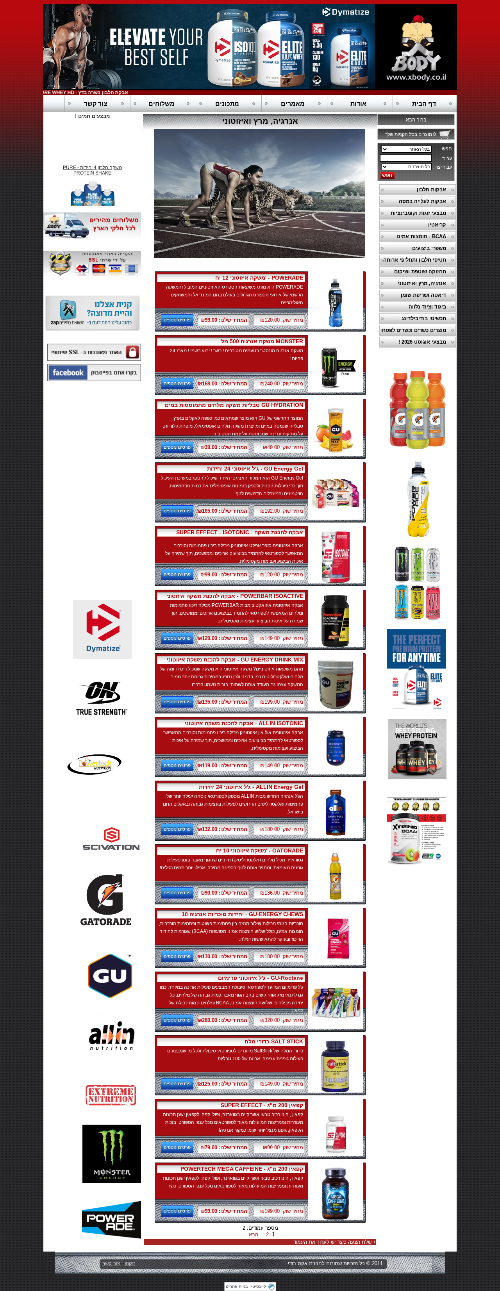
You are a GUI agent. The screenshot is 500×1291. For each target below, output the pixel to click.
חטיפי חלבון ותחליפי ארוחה (414, 260)
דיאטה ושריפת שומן (423, 295)
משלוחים (161, 103)
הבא (253, 1235)
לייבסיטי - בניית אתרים (246, 1286)
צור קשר (95, 103)
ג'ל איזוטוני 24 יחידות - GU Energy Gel (255, 468)
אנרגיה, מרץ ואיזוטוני (422, 283)
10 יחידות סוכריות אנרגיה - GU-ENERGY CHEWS (242, 914)
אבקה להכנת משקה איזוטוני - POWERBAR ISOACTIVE (234, 596)
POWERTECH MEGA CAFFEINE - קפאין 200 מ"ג (241, 1169)
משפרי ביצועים (429, 248)
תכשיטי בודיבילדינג (424, 318)
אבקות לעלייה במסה (422, 201)
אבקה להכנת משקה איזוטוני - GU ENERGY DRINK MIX (235, 659)
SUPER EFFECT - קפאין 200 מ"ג (262, 1105)
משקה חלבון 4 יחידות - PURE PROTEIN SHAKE (92, 164)
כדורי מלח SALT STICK (274, 1041)
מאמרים (293, 103)
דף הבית (424, 103)
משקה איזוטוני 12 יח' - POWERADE (259, 278)
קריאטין (437, 225)
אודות (358, 103)
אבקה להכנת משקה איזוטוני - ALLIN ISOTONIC (244, 723)
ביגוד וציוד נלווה (427, 307)
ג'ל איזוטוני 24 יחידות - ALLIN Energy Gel (251, 787)
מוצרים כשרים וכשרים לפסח (414, 330)
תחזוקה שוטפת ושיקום (420, 272)
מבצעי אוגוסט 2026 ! (422, 342)
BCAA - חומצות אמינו (421, 236)
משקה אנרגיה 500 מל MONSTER (262, 341)
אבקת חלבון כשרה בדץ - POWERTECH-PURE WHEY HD (84, 92)
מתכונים (227, 103)
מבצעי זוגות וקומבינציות (418, 213)
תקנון (130, 1263)
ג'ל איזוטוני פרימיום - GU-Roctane (260, 978)
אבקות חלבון (431, 190)
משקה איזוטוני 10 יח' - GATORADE (259, 850)
